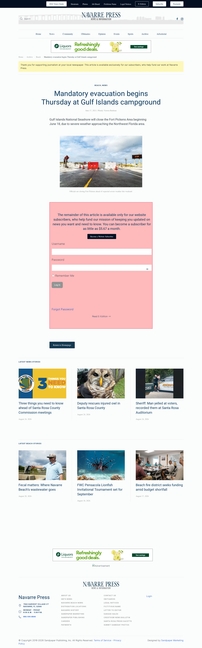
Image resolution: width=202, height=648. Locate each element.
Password (58, 259)
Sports (130, 33)
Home (38, 33)
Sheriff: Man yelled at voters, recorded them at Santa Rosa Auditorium (157, 407)
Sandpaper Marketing (172, 640)
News (51, 33)
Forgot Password (62, 309)
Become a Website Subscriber (101, 236)
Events (117, 33)
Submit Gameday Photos (116, 625)
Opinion (102, 33)
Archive (145, 33)
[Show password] (147, 269)
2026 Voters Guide (56, 4)
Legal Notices (125, 4)
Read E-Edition (100, 316)
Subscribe (159, 4)
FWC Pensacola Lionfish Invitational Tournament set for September (99, 489)
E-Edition (142, 4)
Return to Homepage (62, 344)
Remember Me (64, 275)
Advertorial (161, 33)
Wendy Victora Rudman (107, 110)
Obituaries (85, 33)
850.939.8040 (29, 617)
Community (68, 33)
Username (58, 243)
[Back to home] (101, 16)
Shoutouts (74, 4)
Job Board (96, 4)
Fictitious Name (110, 4)
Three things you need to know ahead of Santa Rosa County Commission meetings (41, 407)
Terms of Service (102, 640)
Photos (85, 4)
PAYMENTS (66, 625)
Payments (177, 4)
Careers (65, 621)
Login (149, 596)
